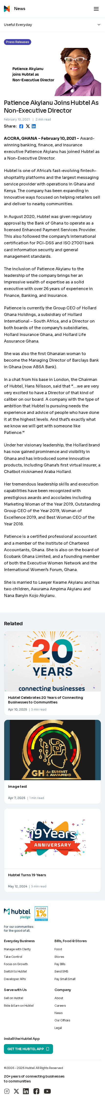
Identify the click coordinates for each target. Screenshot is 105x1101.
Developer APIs (15, 979)
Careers (60, 1005)
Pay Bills (59, 964)
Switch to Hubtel (15, 971)
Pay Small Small (64, 979)
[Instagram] (7, 1091)
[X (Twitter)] (16, 1091)
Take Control (13, 957)
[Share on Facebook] (21, 126)
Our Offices (62, 1020)
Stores (59, 957)
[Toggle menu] (96, 9)
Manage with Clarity (17, 949)
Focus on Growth (16, 964)
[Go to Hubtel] (8, 9)
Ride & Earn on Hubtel (18, 1005)
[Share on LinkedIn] (34, 126)
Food (58, 949)
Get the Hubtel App (25, 1049)
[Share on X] (28, 126)
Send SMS (61, 971)
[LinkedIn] (26, 1091)
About (58, 998)
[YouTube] (47, 1091)
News (58, 1013)
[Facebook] (36, 1091)
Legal (58, 1028)
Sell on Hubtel (13, 998)
